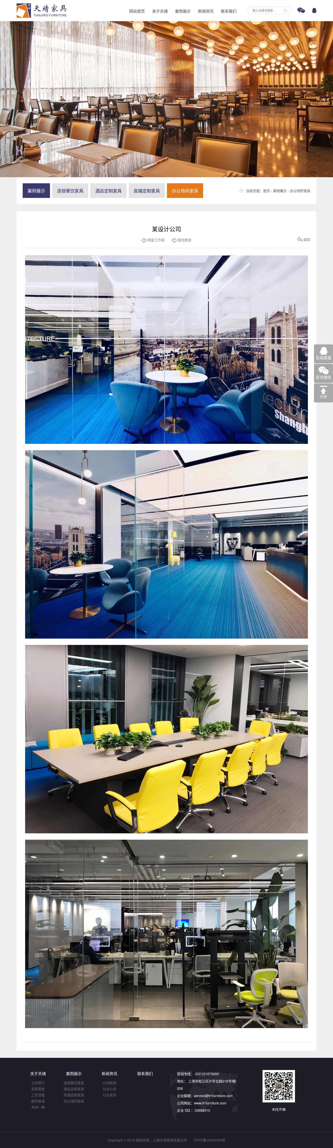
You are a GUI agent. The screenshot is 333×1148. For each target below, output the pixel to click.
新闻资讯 (206, 11)
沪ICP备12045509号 (209, 1140)
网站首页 (137, 11)
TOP (323, 396)
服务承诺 (38, 1101)
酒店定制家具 (108, 190)
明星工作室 (156, 239)
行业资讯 (109, 1094)
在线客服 (323, 357)
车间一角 (38, 1107)
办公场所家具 (185, 190)
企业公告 (109, 1088)
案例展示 (183, 11)
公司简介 (38, 1082)
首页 (266, 190)
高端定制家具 (147, 190)
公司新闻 (109, 1082)
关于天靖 (160, 11)
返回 (307, 239)
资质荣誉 (38, 1088)
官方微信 (323, 377)
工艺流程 (38, 1094)
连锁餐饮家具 (70, 190)
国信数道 (184, 239)
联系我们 (228, 11)
